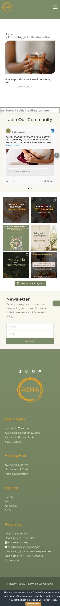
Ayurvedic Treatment (18, 428)
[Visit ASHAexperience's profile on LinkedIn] (8, 130)
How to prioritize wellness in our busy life (28, 81)
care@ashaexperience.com (23, 547)
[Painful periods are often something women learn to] (44, 265)
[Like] (7, 181)
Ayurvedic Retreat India (19, 437)
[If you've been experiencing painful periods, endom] (16, 210)
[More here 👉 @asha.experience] (16, 265)
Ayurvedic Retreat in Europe (22, 432)
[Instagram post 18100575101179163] (16, 238)
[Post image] (30, 57)
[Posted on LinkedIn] (52, 131)
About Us (11, 505)
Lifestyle (9, 86)
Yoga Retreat (13, 441)
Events (9, 497)
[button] (3, 155)
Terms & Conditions (40, 583)
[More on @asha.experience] (44, 210)
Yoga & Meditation (16, 473)
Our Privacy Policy (48, 600)
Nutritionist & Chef (16, 469)
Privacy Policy (16, 583)
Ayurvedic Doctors (16, 464)
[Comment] (12, 181)
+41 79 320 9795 (17, 542)
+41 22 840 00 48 (16, 533)
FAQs (8, 510)
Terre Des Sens (28, 538)
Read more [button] (12, 145)
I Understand (33, 604)
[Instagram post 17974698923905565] (44, 238)
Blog (8, 501)
